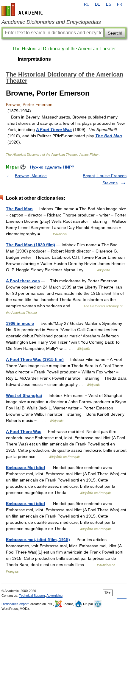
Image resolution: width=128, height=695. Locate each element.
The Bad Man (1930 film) (30, 244)
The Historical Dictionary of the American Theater (64, 48)
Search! (115, 33)
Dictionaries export (15, 604)
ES (108, 4)
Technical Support (32, 595)
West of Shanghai (24, 395)
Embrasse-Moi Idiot (25, 467)
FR (119, 4)
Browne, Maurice (31, 175)
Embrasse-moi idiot (25, 503)
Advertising (54, 595)
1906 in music (20, 323)
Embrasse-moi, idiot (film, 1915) (38, 539)
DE (97, 4)
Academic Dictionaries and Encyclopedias (51, 22)
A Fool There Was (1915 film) (35, 359)
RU (86, 4)
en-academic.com (22, 9)
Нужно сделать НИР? (52, 167)
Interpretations (34, 59)
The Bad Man (108, 135)
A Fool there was (23, 280)
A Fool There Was (54, 129)
